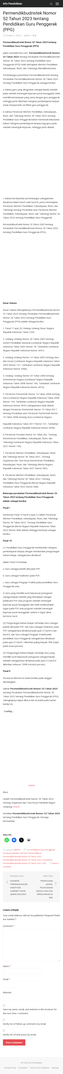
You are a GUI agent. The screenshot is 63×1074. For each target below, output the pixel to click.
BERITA (17, 849)
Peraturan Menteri (11, 853)
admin (27, 35)
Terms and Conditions (39, 1067)
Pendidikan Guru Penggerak (42, 849)
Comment (9, 925)
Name (7, 966)
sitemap (55, 1067)
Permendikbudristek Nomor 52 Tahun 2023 (22, 860)
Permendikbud (34, 853)
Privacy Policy (10, 1067)
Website (7, 992)
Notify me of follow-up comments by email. (24, 1023)
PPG (44, 863)
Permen (23, 853)
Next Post (44, 887)
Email (6, 979)
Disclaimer (23, 1067)
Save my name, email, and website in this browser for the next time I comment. (30, 1011)
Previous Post (19, 885)
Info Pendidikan (12, 3)
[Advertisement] (31, 161)
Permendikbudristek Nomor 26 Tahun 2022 (22, 856)
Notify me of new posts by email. (19, 1034)
